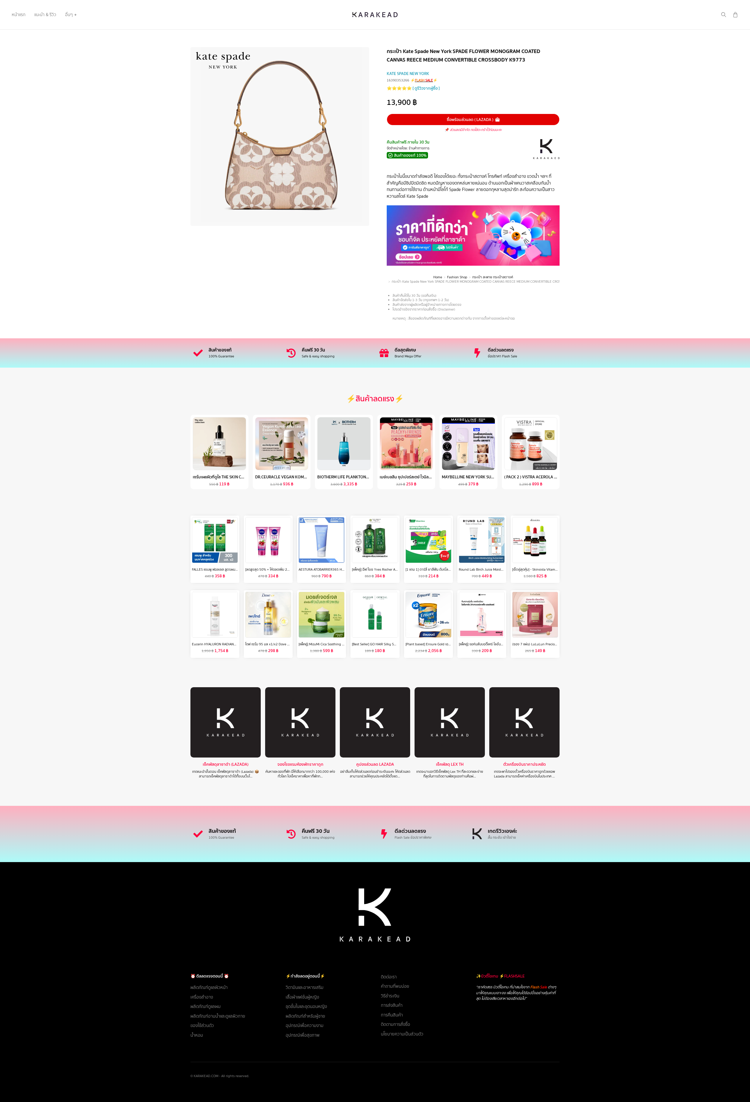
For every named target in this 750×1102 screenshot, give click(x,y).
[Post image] (225, 722)
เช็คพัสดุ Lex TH (449, 764)
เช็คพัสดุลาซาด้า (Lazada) (225, 764)
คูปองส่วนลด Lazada (375, 764)
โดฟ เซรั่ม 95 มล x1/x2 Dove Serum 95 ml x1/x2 (280, 644)
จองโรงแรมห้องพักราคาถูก (300, 764)
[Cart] (735, 15)
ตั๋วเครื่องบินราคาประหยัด (524, 764)
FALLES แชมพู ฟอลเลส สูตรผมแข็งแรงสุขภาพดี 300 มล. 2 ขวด (236, 569)
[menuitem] (18, 14)
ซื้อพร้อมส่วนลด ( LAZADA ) (470, 119)
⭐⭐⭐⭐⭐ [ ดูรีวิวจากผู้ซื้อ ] (413, 88)
